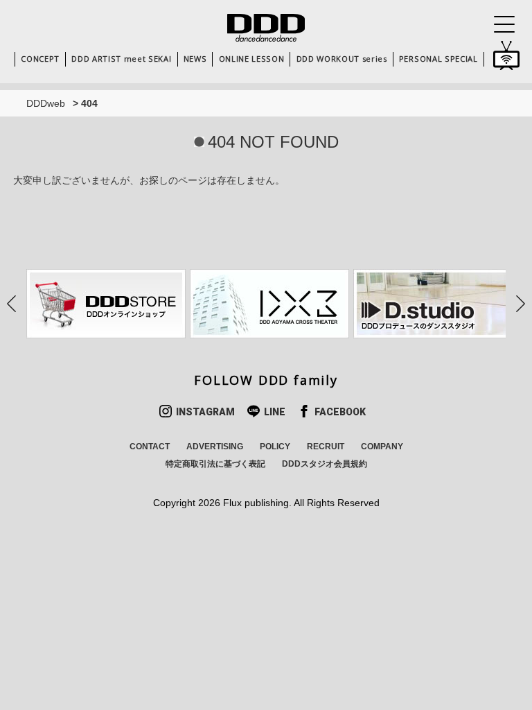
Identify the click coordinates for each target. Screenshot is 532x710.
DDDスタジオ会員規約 (324, 464)
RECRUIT (325, 446)
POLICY (275, 446)
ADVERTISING (214, 446)
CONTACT (150, 446)
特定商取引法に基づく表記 (215, 464)
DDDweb (45, 103)
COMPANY (382, 446)
